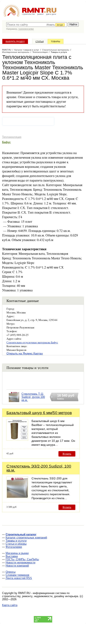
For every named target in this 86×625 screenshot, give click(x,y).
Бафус (6, 142)
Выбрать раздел (15, 41)
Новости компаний (17, 565)
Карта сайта (9, 605)
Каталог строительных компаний (26, 537)
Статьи (39, 41)
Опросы (10, 571)
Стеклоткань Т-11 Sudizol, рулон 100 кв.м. (33, 397)
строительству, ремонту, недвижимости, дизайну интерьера (40, 596)
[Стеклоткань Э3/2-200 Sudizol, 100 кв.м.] (17, 497)
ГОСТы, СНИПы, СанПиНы (22, 559)
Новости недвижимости (20, 562)
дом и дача (51, 14)
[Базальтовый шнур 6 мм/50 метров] (17, 439)
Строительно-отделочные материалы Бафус (32, 342)
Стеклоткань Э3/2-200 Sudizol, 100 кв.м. (38, 468)
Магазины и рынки (17, 553)
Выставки (12, 556)
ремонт (40, 14)
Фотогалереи (14, 546)
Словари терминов (17, 575)
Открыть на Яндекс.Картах (24, 353)
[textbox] (36, 24)
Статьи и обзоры (16, 543)
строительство (28, 14)
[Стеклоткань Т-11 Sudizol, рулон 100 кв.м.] (14, 402)
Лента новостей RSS (19, 578)
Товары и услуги (16, 540)
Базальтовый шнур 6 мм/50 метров (39, 413)
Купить (67, 453)
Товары (55, 41)
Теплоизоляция (11, 137)
